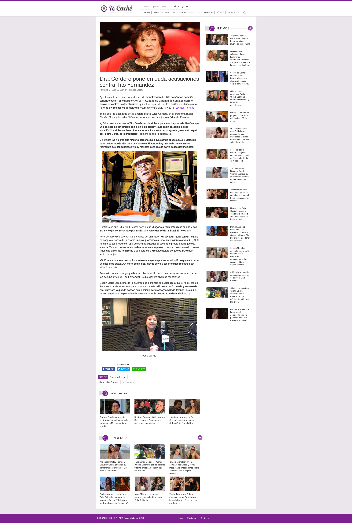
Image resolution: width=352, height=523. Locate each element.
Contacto (204, 518)
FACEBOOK (109, 369)
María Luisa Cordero (108, 382)
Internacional (187, 12)
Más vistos (234, 12)
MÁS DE (103, 377)
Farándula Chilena (135, 90)
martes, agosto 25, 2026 (155, 7)
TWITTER (125, 369)
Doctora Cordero (118, 377)
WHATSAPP (140, 369)
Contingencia (205, 12)
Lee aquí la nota (184, 107)
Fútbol (220, 12)
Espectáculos (161, 12)
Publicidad (191, 518)
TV (174, 12)
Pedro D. (106, 90)
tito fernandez (128, 382)
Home (147, 12)
